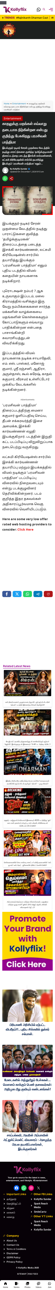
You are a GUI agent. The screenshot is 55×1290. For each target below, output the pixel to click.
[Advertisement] (27, 65)
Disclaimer (12, 1253)
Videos (38, 1287)
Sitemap (21, 1274)
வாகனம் (11, 1212)
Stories (16, 1287)
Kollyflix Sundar (20, 169)
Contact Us (13, 1244)
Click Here (25, 530)
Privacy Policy (15, 1261)
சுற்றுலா (10, 1208)
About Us (12, 1240)
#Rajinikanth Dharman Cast (32, 17)
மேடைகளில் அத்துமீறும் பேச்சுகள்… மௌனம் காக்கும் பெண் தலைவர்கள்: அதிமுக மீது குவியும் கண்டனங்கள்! (27, 1084)
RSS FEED (33, 1274)
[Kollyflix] (15, 9)
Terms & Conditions (16, 1249)
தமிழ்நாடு (11, 1199)
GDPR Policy (13, 1257)
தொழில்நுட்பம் (14, 1203)
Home (5, 1287)
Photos (27, 1287)
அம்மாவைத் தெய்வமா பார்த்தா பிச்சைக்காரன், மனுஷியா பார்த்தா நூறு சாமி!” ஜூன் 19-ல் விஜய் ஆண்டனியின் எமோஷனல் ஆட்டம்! (27, 904)
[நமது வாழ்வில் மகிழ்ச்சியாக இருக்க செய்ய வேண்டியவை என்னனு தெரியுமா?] (8, 30)
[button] (44, 9)
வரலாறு (10, 1217)
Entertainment (19, 103)
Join (49, 1287)
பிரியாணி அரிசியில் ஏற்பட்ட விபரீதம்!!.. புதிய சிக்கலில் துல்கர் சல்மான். (27, 1029)
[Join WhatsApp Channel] (38, 10)
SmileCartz (40, 1211)
